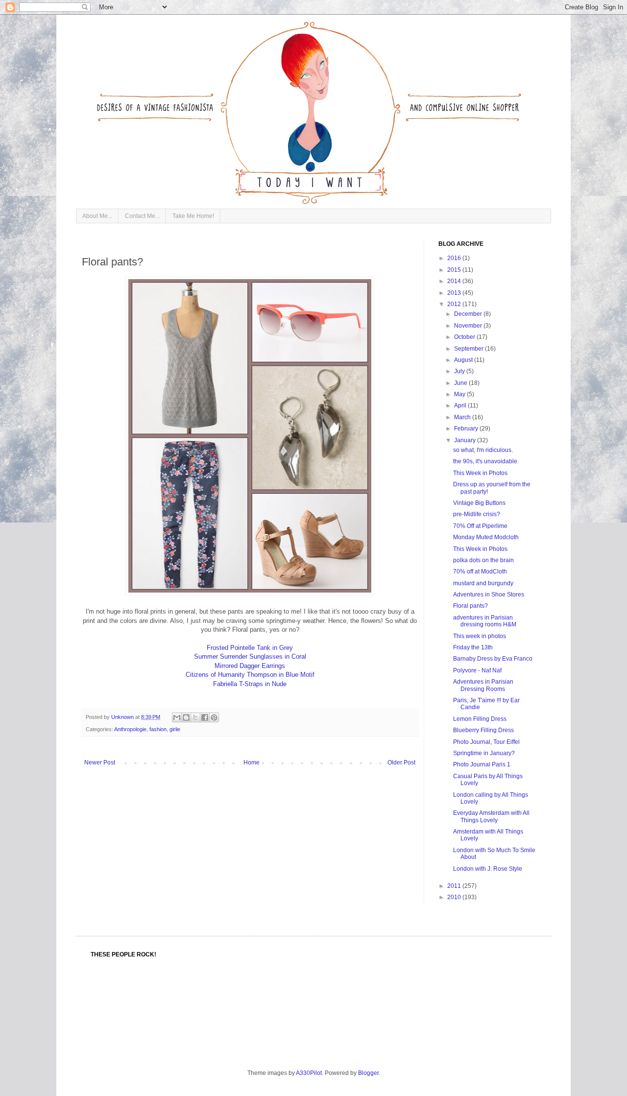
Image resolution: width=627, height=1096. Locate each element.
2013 (454, 292)
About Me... (97, 216)
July (460, 371)
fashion (158, 729)
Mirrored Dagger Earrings (250, 665)
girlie (174, 729)
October (465, 337)
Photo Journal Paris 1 (481, 764)
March (463, 417)
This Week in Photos (480, 473)
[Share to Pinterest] (214, 717)
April (461, 405)
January (465, 440)
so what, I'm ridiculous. (483, 450)
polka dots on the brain (483, 560)
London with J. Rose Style (487, 868)
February (467, 428)
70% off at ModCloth (480, 571)
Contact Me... (142, 216)
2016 (454, 258)
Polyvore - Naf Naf (477, 670)
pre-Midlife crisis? (476, 514)
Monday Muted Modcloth (486, 537)
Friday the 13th (473, 647)
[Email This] (177, 717)
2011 (454, 885)
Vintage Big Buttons (479, 503)
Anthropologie (130, 729)
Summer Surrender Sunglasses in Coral (250, 656)
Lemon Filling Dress (479, 718)
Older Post (401, 762)
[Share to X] (195, 717)
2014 (454, 281)
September (469, 348)
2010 (454, 897)
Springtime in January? (484, 753)
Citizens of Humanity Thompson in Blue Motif (250, 674)
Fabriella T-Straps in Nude (250, 684)
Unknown (123, 717)
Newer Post (99, 762)
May (460, 394)
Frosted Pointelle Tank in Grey (250, 647)
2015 (454, 269)
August (464, 360)
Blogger (368, 1073)
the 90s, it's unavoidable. (486, 461)
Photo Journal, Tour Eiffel (486, 742)
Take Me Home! (193, 216)
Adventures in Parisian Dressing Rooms (483, 685)
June (461, 383)
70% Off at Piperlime (480, 526)
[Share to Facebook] (205, 717)
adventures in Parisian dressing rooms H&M (484, 621)
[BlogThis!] (186, 717)
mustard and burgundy (483, 583)
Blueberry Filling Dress (483, 730)
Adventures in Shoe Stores (488, 594)
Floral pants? (470, 605)
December (468, 313)
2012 (454, 304)
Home (251, 762)
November (468, 325)
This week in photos (479, 636)
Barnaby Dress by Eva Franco (492, 658)
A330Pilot (309, 1073)
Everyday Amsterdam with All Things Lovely (491, 816)
